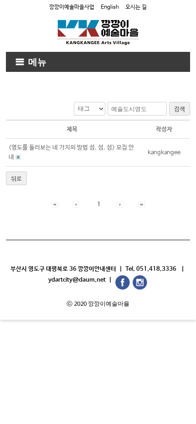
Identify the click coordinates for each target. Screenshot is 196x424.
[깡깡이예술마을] (98, 25)
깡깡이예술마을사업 (71, 7)
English (110, 7)
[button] (55, 204)
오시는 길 (136, 7)
